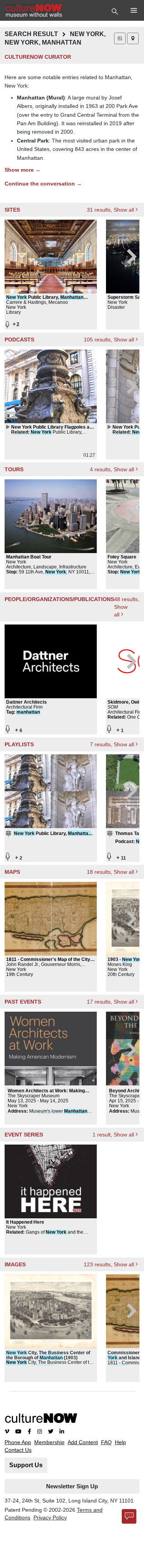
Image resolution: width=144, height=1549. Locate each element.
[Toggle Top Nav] (116, 11)
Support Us (26, 1465)
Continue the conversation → (43, 184)
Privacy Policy (50, 1517)
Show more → (23, 170)
